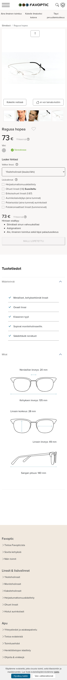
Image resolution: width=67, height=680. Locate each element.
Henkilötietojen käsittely (17, 650)
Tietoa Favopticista (14, 545)
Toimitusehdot (12, 643)
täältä (56, 672)
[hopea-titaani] (4, 150)
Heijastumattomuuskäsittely (19, 598)
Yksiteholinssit (12, 577)
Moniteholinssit (12, 584)
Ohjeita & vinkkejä (14, 657)
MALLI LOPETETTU (33, 241)
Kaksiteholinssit (12, 591)
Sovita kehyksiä (12, 552)
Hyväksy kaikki (21, 676)
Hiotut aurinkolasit (14, 611)
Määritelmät (8, 281)
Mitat (4, 354)
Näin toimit (10, 559)
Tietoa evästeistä (13, 636)
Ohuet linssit (11, 604)
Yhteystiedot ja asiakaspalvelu (20, 629)
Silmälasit (6, 25)
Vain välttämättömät (44, 676)
